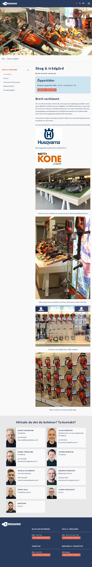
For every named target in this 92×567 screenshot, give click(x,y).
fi (80, 3)
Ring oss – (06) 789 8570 (47, 90)
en (83, 3)
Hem (3, 59)
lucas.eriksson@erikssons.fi (67, 442)
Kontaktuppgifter (9, 90)
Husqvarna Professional (11, 82)
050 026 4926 (63, 478)
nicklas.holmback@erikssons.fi (28, 480)
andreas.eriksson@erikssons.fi (68, 480)
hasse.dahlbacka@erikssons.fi (28, 440)
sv (77, 3)
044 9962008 (22, 478)
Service (5, 78)
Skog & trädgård (9, 70)
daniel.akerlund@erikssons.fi (27, 461)
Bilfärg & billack (8, 86)
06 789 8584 (22, 459)
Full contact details (41, 537)
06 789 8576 (62, 440)
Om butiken (7, 74)
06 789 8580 (22, 437)
